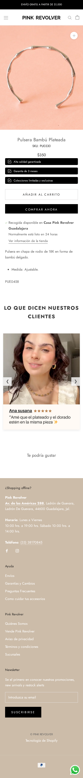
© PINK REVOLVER (41, 734)
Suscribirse (23, 712)
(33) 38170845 (31, 542)
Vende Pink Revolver (19, 631)
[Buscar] (70, 17)
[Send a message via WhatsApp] (75, 770)
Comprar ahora (41, 209)
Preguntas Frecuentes (20, 591)
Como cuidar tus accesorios (25, 598)
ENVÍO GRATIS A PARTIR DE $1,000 (41, 4)
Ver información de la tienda (28, 241)
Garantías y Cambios (20, 583)
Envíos (9, 575)
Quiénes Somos (16, 623)
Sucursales (12, 654)
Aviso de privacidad (19, 639)
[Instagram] (17, 550)
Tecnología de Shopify (41, 740)
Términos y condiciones (21, 646)
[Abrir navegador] (6, 17)
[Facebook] (7, 550)
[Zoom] (74, 35)
